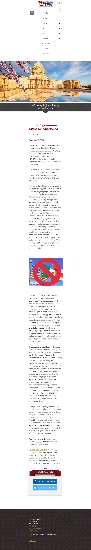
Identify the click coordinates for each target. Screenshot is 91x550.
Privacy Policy (33, 530)
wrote (50, 186)
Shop (45, 49)
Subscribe (45, 44)
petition (39, 442)
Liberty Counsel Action (38, 450)
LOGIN (59, 2)
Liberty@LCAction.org (35, 528)
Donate (45, 54)
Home (45, 18)
